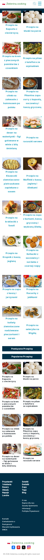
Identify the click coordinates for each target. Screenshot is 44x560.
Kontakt (5, 519)
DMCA (4, 530)
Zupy (24, 487)
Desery (5, 487)
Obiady (5, 490)
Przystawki (7, 482)
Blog (24, 492)
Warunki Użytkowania (11, 527)
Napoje (5, 492)
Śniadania (6, 484)
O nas (24, 500)
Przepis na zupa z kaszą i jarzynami (12, 293)
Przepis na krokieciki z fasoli (11, 221)
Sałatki (25, 482)
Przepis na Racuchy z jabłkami (32, 293)
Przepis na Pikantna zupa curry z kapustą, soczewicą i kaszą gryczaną (32, 99)
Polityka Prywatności (30, 511)
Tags (24, 490)
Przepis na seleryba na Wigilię (32, 329)
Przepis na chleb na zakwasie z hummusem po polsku (11, 99)
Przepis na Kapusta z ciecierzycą (11, 29)
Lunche (5, 495)
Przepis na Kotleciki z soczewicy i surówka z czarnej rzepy (32, 258)
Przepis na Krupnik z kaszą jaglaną (12, 257)
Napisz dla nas (28, 503)
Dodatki (25, 484)
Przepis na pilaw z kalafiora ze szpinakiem (32, 62)
